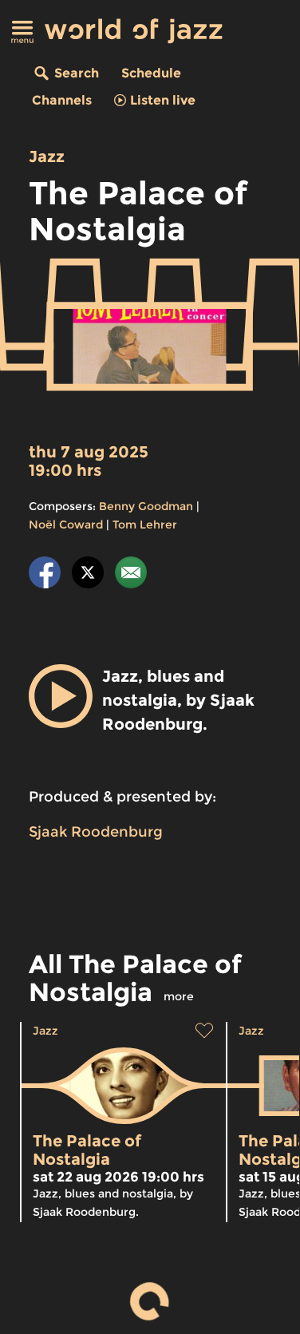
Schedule (151, 73)
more (179, 996)
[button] (61, 696)
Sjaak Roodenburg (96, 832)
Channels (62, 100)
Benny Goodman (146, 506)
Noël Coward (66, 524)
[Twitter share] (88, 575)
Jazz (47, 156)
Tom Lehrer (144, 524)
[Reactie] (131, 575)
